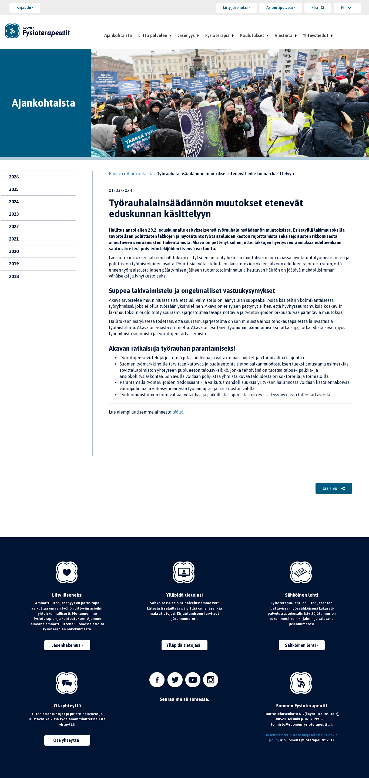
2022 (14, 226)
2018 (14, 276)
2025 (14, 189)
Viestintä (284, 35)
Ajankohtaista (118, 35)
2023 (14, 214)
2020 (14, 251)
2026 (14, 177)
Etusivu (116, 173)
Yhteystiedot (315, 35)
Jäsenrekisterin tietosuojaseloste (294, 735)
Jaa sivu (330, 488)
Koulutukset (252, 35)
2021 (14, 239)
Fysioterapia (217, 35)
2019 (14, 263)
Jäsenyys (186, 35)
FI (343, 7)
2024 (14, 201)
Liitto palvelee (152, 35)
